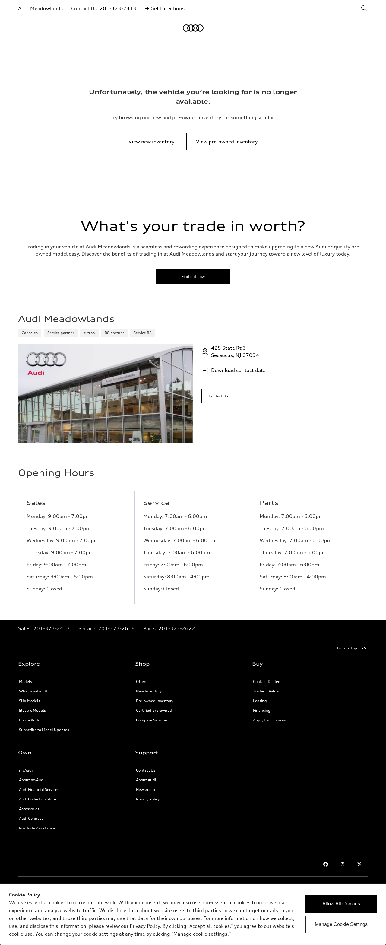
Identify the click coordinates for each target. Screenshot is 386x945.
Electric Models (32, 710)
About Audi (146, 780)
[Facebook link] (325, 864)
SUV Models (29, 700)
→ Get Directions (165, 8)
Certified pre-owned (154, 710)
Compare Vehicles (152, 720)
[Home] (193, 28)
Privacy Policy (145, 926)
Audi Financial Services (39, 789)
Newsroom (145, 789)
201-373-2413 (118, 8)
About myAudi (31, 780)
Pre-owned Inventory (154, 700)
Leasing (260, 700)
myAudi (26, 770)
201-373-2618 (116, 628)
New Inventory (149, 691)
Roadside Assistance (37, 828)
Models (25, 681)
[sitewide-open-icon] (364, 9)
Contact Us (145, 770)
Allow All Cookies (341, 903)
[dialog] (193, 914)
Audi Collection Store (37, 799)
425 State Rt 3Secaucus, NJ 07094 (235, 351)
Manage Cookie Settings (341, 924)
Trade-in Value (266, 691)
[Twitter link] (359, 864)
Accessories (29, 809)
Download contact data (238, 370)
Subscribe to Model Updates (44, 729)
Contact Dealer (266, 681)
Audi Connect (31, 818)
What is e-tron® (33, 691)
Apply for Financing (270, 720)
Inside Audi (29, 720)
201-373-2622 (176, 628)
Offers (141, 681)
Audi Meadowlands (40, 8)
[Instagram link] (342, 864)
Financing (262, 710)
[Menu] (23, 28)
